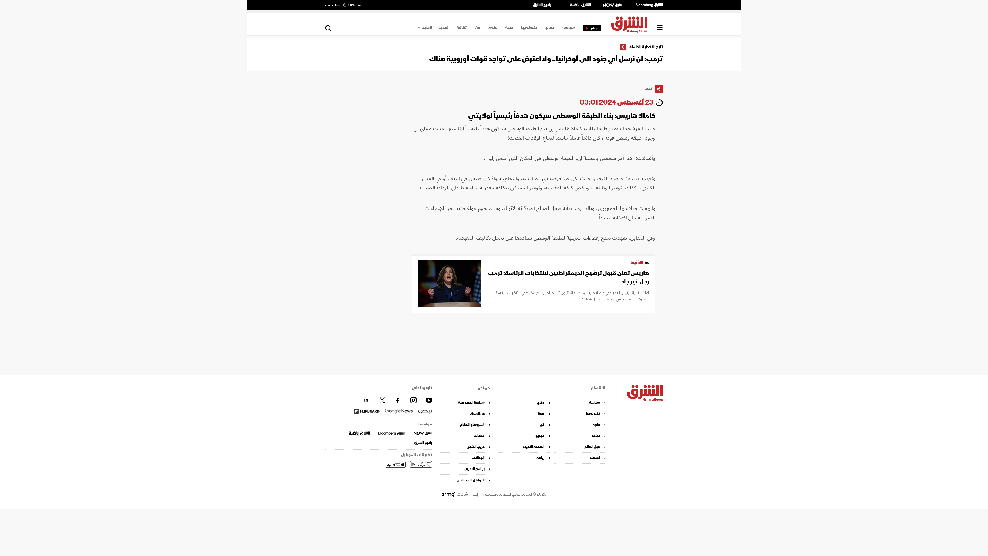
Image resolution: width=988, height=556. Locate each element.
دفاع (549, 27)
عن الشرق (477, 413)
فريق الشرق (476, 447)
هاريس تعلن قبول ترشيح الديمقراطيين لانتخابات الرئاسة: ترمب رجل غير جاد (568, 277)
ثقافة (462, 27)
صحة (509, 27)
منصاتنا (479, 436)
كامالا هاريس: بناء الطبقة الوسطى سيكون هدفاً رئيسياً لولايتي (561, 115)
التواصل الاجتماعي (471, 480)
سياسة (568, 27)
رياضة (540, 458)
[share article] (659, 89)
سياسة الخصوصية (471, 402)
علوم (492, 27)
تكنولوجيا (529, 27)
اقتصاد (595, 458)
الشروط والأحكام (472, 425)
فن (477, 27)
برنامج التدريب (474, 469)
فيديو (443, 27)
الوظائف (478, 458)
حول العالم (592, 447)
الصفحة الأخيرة (533, 447)
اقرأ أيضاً (637, 262)
